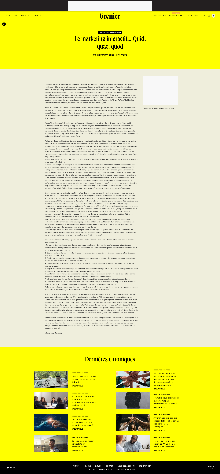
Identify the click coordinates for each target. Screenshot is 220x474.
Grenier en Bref (145, 466)
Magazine (25, 16)
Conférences (175, 16)
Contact (109, 466)
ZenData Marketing (105, 55)
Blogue (88, 466)
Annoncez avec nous (126, 466)
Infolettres (160, 16)
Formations (192, 16)
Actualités (12, 16)
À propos (76, 466)
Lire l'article (77, 386)
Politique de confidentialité (100, 469)
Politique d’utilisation (126, 469)
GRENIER (211, 466)
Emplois (38, 16)
